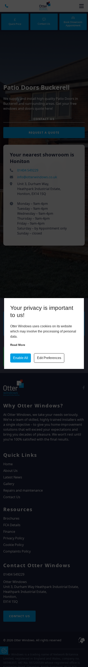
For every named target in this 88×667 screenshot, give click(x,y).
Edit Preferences (49, 358)
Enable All (20, 358)
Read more (17, 344)
